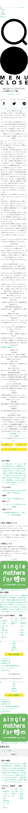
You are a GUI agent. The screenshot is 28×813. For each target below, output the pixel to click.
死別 (15, 515)
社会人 (18, 493)
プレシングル (23, 627)
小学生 (10, 490)
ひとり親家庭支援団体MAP (10, 665)
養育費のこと (21, 466)
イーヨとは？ (6, 658)
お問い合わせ (6, 670)
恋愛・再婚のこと (12, 482)
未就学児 (5, 490)
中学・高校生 (16, 490)
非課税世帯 (7, 512)
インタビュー (7, 504)
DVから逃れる (17, 468)
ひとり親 (6, 498)
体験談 (3, 14)
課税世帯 (14, 512)
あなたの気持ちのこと (18, 609)
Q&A (2, 12)
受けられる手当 (7, 602)
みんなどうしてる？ (14, 94)
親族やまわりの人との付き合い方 (11, 607)
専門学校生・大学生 (5, 633)
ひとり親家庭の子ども (17, 498)
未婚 (12, 515)
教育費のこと (11, 480)
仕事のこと (9, 475)
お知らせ (3, 16)
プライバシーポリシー (9, 668)
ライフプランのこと (19, 611)
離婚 (19, 515)
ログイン (18, 438)
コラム (14, 504)
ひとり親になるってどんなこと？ (13, 464)
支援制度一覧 (6, 661)
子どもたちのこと (18, 475)
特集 (2, 9)
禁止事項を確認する (7, 347)
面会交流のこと (8, 468)
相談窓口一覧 (6, 663)
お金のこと (17, 777)
